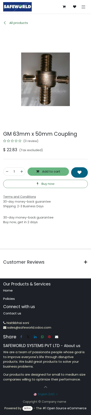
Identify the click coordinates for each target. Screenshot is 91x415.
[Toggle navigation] (83, 6)
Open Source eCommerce (67, 408)
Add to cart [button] (50, 171)
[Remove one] (7, 172)
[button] (79, 172)
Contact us (12, 313)
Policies (9, 298)
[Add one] (21, 172)
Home (8, 290)
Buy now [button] (47, 183)
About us (72, 345)
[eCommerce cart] (64, 7)
